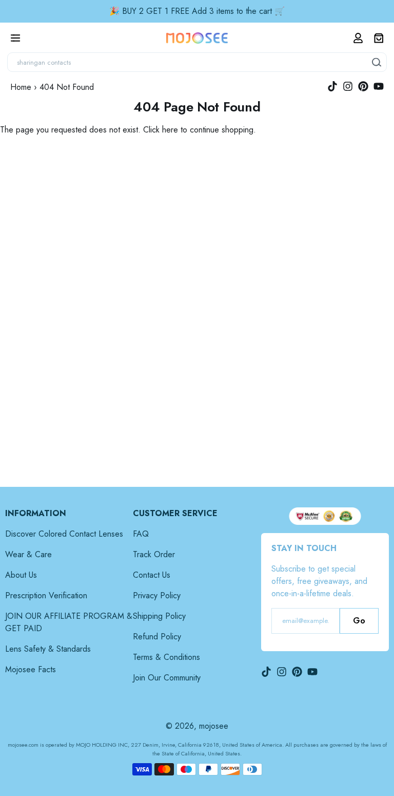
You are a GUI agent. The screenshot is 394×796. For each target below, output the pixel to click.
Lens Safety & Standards (48, 649)
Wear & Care (28, 554)
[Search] (377, 62)
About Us (21, 575)
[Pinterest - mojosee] (363, 86)
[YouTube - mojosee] (378, 86)
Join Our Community (167, 678)
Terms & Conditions (166, 657)
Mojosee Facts (30, 669)
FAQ (141, 534)
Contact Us (151, 575)
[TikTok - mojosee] (332, 86)
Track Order (154, 554)
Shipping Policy (159, 616)
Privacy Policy (157, 595)
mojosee (213, 726)
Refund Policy (157, 636)
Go (359, 621)
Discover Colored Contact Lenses (64, 534)
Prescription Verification (46, 595)
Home (20, 87)
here (170, 130)
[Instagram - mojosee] (348, 86)
